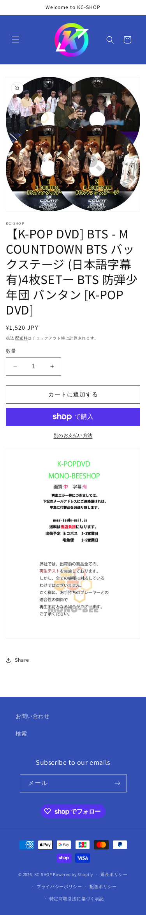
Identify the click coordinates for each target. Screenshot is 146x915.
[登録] (117, 783)
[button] (15, 39)
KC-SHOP (43, 874)
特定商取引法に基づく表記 (76, 898)
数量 (11, 351)
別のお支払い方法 (73, 435)
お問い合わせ (33, 716)
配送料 (21, 338)
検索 (21, 733)
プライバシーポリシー (59, 886)
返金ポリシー (114, 874)
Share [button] (22, 659)
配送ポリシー (103, 886)
